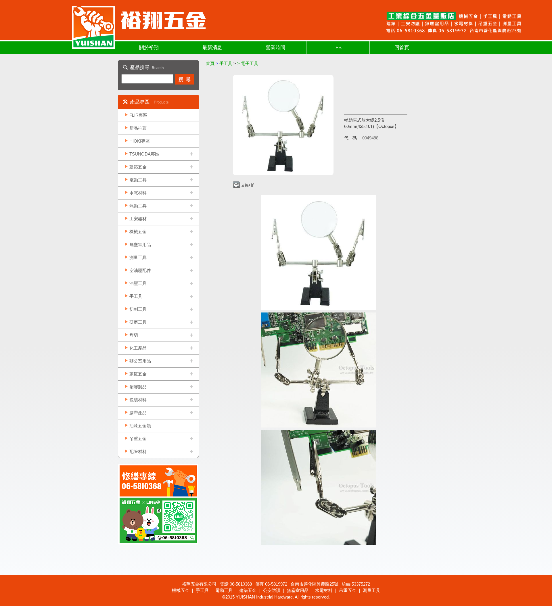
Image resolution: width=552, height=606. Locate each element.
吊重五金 (138, 438)
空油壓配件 (140, 270)
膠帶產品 (138, 412)
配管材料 (138, 451)
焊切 (133, 335)
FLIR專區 (138, 115)
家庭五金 (138, 373)
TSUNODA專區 (144, 154)
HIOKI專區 (139, 141)
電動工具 (138, 179)
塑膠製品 (138, 386)
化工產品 (138, 348)
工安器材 (138, 218)
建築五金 (138, 166)
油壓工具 (138, 283)
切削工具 (138, 309)
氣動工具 (138, 205)
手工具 (135, 296)
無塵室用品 (140, 244)
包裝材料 (138, 399)
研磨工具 (138, 322)
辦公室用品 (140, 360)
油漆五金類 (140, 425)
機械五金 (138, 231)
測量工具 (138, 257)
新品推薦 (138, 128)
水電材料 (138, 192)
